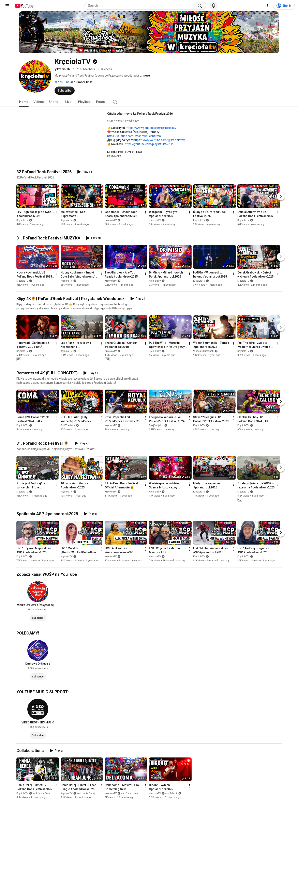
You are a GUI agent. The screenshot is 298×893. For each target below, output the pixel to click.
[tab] (24, 102)
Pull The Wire (68, 425)
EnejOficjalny (156, 425)
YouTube (63, 82)
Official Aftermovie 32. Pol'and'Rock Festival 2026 (140, 113)
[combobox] (140, 5)
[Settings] (267, 5)
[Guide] (7, 5)
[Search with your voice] (213, 6)
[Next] (281, 196)
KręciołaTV (22, 220)
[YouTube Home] (23, 5)
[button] (114, 156)
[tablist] (149, 102)
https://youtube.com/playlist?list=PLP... (149, 144)
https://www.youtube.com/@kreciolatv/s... (160, 140)
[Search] (199, 6)
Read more (114, 156)
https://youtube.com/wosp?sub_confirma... (135, 136)
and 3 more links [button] (81, 82)
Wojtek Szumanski (203, 351)
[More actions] (57, 213)
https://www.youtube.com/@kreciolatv (151, 127)
